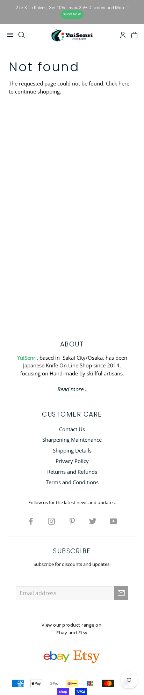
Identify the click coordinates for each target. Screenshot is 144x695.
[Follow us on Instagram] (51, 521)
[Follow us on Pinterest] (72, 521)
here (123, 83)
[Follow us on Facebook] (30, 521)
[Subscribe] (121, 593)
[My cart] (134, 35)
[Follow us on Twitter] (92, 521)
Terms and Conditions (72, 482)
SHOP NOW (72, 14)
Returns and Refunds (72, 471)
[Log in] (123, 35)
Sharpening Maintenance (72, 439)
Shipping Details (72, 450)
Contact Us (72, 429)
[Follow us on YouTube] (113, 521)
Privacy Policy (72, 460)
